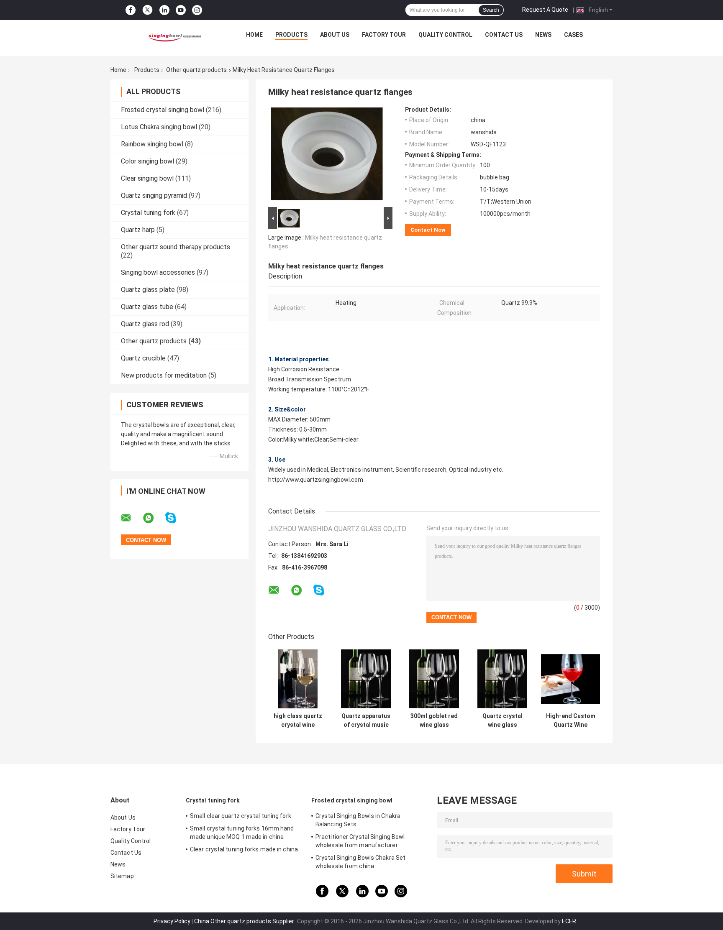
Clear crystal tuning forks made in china (244, 849)
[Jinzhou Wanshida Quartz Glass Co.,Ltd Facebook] (130, 10)
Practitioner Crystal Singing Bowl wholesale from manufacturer (360, 840)
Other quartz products (196, 69)
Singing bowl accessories (158, 272)
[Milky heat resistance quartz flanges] (326, 155)
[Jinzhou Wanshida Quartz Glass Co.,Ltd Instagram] (197, 10)
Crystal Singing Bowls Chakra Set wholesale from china (360, 861)
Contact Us (504, 34)
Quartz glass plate (148, 290)
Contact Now (428, 230)
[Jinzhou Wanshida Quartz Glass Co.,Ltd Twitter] (147, 10)
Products (291, 34)
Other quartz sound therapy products (175, 247)
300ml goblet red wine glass (434, 720)
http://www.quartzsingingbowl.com (315, 479)
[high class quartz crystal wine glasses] (297, 678)
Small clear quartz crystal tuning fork (240, 815)
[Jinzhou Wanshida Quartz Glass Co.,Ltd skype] (176, 518)
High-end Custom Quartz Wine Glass (570, 720)
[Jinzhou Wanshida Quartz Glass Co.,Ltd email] (131, 518)
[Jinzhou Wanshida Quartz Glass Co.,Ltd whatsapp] (153, 518)
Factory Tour (384, 34)
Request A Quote (545, 9)
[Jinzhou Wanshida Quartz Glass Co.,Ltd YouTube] (180, 10)
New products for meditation (164, 375)
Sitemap (122, 876)
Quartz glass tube (147, 307)
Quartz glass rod (145, 324)
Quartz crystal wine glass (502, 720)
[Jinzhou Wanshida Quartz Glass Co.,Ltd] (174, 36)
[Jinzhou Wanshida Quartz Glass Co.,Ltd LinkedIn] (164, 10)
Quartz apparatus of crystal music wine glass (365, 720)
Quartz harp (138, 230)
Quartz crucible (143, 358)
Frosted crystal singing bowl (162, 110)
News (543, 34)
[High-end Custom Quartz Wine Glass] (570, 678)
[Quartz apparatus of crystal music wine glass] (365, 678)
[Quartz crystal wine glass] (502, 678)
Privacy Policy (172, 921)
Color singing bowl (147, 161)
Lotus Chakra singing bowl (159, 127)
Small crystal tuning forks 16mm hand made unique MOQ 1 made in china (242, 832)
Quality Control (445, 34)
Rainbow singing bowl (152, 144)
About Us (334, 34)
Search (491, 10)
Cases (573, 34)
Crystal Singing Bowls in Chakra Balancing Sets (357, 820)
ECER (569, 921)
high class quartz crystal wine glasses (298, 720)
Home (254, 34)
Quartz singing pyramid (154, 195)
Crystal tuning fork (148, 213)
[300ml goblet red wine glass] (434, 678)
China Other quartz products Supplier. (245, 921)
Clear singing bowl (147, 178)
